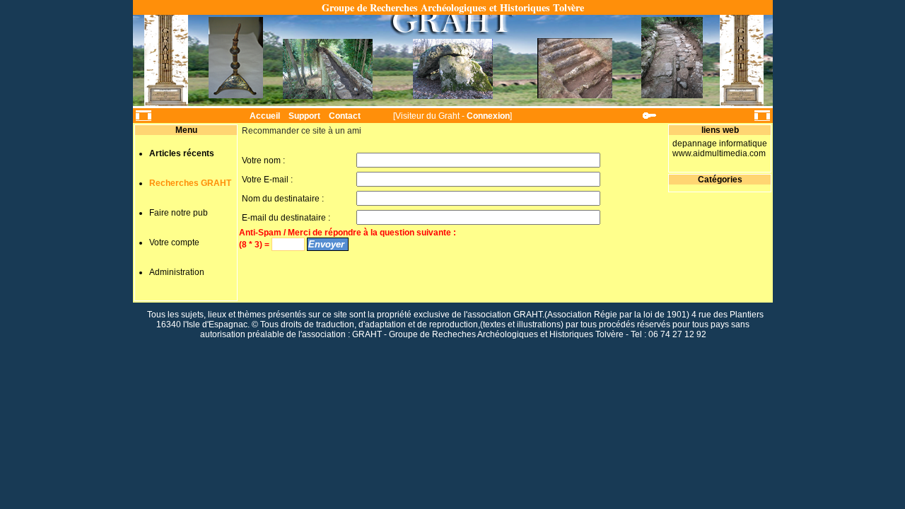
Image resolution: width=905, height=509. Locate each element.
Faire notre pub (178, 213)
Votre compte (174, 242)
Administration (176, 272)
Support (304, 116)
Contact (345, 116)
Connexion (488, 116)
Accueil (265, 116)
